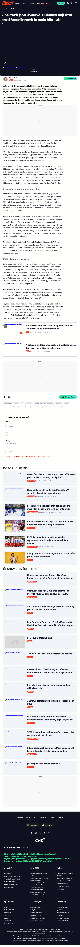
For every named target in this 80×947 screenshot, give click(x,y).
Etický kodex (45, 940)
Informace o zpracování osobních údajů (25, 938)
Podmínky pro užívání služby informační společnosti (52, 936)
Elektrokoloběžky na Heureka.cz (39, 457)
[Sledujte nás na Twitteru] (40, 832)
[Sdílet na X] (9, 397)
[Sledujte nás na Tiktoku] (44, 832)
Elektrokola (21, 457)
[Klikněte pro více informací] (5, 63)
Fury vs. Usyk (10, 457)
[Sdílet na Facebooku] (4, 397)
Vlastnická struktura (59, 938)
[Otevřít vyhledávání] (72, 3)
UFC (7, 432)
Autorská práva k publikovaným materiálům (25, 936)
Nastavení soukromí (47, 938)
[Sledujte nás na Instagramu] (35, 832)
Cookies (39, 938)
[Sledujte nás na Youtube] (48, 832)
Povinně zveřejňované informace (59, 940)
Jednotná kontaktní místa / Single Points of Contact (26, 940)
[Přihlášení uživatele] (68, 3)
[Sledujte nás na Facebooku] (31, 832)
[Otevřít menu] (76, 3)
